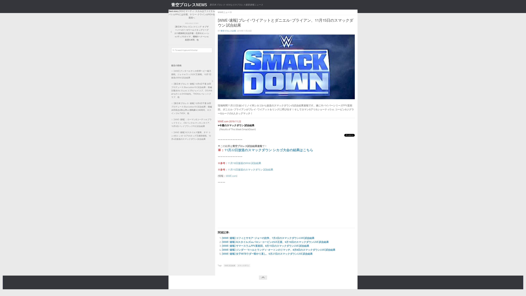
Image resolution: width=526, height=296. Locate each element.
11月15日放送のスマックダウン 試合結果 (250, 169)
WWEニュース (225, 12)
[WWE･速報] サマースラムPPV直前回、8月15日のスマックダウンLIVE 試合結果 (265, 245)
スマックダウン (243, 266)
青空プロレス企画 (228, 31)
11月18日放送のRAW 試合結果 (244, 163)
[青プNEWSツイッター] (347, 283)
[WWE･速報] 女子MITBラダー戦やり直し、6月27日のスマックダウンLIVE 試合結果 (267, 253)
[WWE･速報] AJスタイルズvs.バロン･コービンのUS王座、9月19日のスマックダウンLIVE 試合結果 (275, 242)
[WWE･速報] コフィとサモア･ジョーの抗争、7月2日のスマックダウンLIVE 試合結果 (268, 238)
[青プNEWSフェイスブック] (353, 283)
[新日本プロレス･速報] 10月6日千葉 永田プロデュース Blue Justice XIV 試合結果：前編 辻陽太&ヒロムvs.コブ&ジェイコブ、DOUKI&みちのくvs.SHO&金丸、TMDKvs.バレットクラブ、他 (191, 90)
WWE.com (231, 175)
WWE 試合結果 (230, 266)
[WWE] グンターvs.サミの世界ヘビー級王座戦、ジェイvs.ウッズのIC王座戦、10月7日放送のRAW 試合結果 (191, 74)
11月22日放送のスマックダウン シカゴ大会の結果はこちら (268, 150)
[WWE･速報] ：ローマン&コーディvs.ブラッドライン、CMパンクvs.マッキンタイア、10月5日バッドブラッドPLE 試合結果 (191, 122)
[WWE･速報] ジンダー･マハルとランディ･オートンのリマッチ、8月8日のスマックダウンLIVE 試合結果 (278, 249)
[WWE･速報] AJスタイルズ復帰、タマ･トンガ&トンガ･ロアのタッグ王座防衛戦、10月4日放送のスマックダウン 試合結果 (191, 135)
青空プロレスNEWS (189, 5)
